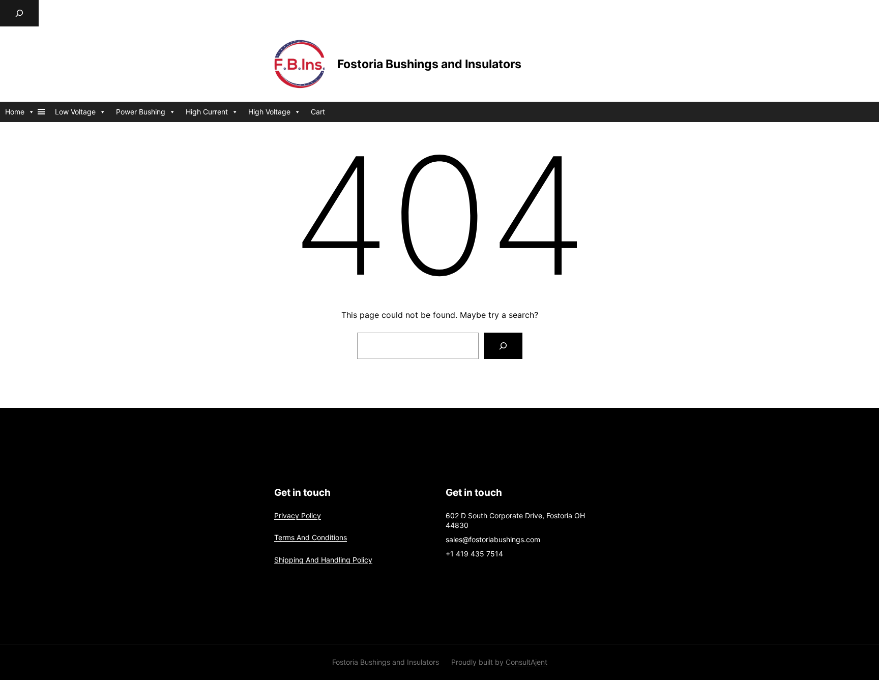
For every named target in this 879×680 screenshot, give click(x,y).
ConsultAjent (526, 662)
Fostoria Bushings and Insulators (429, 64)
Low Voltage (75, 111)
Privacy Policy (297, 515)
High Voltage (269, 111)
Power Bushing (140, 111)
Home (14, 111)
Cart (318, 111)
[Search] (503, 346)
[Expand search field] (19, 13)
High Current (207, 111)
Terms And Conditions (310, 537)
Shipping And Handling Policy (323, 559)
